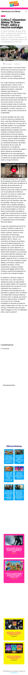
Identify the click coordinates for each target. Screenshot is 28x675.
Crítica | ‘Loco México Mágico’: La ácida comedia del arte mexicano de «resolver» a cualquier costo (9, 459)
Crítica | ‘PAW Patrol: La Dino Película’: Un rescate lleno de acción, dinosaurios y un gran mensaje (9, 476)
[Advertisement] (14, 329)
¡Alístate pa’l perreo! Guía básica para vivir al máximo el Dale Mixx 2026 (19, 475)
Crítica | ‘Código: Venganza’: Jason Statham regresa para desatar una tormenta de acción (14, 549)
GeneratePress (14, 672)
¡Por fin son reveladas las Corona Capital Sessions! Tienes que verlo (14, 657)
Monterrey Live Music (11, 11)
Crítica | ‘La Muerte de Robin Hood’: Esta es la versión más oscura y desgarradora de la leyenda (9, 494)
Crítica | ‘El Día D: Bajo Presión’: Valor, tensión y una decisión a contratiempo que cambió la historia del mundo (19, 494)
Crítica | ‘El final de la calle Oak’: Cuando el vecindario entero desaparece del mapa (19, 459)
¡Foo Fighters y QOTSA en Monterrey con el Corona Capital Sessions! (14, 633)
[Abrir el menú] (14, 8)
